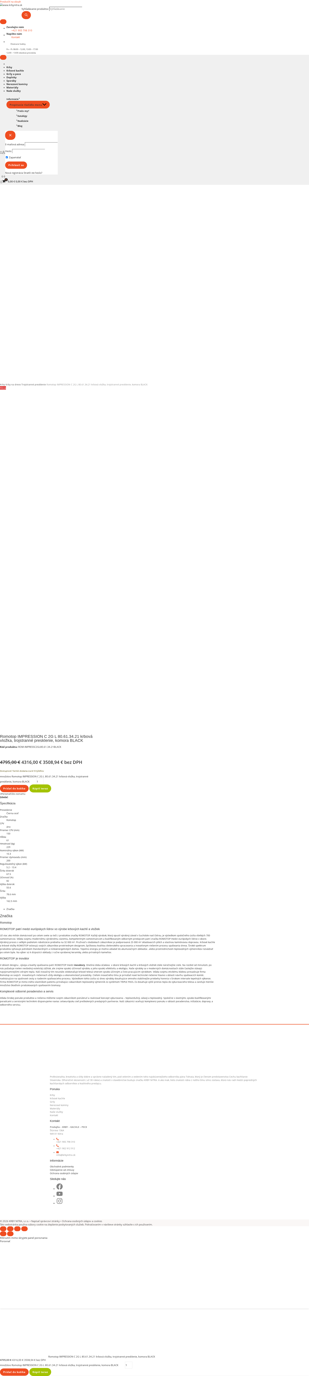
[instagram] (59, 1203)
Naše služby (13, 90)
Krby (9, 67)
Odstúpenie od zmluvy (62, 1169)
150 (8, 833)
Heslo (8, 151)
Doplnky (11, 77)
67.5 (8, 874)
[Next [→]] (10, 1233)
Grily (52, 1101)
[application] (19, 99)
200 (8, 860)
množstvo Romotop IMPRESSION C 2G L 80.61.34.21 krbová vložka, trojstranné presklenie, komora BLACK (59, 1365)
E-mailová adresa (14, 144)
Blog (20, 125)
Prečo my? (23, 110)
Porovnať (6, 793)
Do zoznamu (18, 793)
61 (7, 840)
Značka (10, 909)
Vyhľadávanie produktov (35, 8)
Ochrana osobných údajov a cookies (82, 1221)
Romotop (11, 820)
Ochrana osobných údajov (64, 1173)
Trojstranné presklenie (33, 384)
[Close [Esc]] (3, 1228)
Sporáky (11, 80)
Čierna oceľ (12, 813)
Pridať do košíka (14, 788)
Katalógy (22, 115)
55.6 (8, 887)
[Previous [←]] (3, 1233)
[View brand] (12, 753)
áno (8, 826)
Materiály (12, 87)
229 (8, 847)
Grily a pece (13, 74)
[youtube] (59, 1196)
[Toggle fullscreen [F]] (17, 1228)
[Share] (10, 1228)
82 (7, 880)
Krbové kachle (15, 70)
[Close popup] (10, 135)
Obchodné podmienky (62, 1166)
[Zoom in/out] (24, 1228)
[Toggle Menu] (3, 21)
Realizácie (23, 120)
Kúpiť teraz (40, 788)
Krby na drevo (13, 384)
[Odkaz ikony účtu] (2, 153)
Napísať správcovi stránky (45, 1221)
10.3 (8, 853)
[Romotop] (12, 1014)
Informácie (12, 99)
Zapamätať (14, 157)
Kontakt (54, 1115)
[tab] (111, 909)
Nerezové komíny (17, 84)
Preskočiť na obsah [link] (10, 1)
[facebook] (59, 1188)
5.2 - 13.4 (11, 867)
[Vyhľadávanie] (26, 15)
